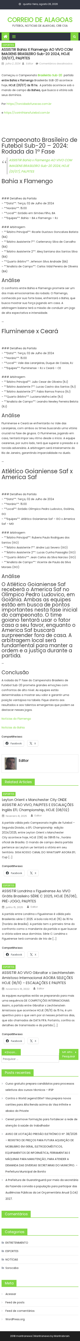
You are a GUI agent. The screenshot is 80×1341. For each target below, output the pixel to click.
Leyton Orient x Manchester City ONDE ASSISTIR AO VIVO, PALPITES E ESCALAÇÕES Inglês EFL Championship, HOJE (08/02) (38, 804)
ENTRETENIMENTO (16, 1243)
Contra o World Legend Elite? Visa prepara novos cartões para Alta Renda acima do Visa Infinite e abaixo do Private (38, 1104)
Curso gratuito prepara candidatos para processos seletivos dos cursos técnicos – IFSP (39, 1087)
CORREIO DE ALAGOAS (40, 19)
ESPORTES (8, 45)
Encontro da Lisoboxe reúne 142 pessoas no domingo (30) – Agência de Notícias (14, 1052)
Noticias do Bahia (13, 727)
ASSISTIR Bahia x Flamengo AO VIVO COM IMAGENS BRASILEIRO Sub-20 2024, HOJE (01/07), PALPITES (40, 166)
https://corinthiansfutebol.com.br (27, 113)
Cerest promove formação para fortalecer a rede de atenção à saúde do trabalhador (41, 1122)
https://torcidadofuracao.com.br (29, 104)
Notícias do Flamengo (16, 719)
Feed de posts (14, 1302)
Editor (29, 63)
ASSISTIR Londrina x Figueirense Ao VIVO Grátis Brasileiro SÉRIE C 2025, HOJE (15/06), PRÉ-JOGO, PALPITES (39, 896)
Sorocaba (11, 1268)
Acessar (10, 1294)
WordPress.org (15, 1319)
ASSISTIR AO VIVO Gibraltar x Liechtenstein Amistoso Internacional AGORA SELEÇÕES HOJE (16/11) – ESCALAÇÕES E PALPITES (38, 977)
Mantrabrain (62, 1336)
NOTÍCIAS (11, 1259)
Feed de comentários (20, 1311)
